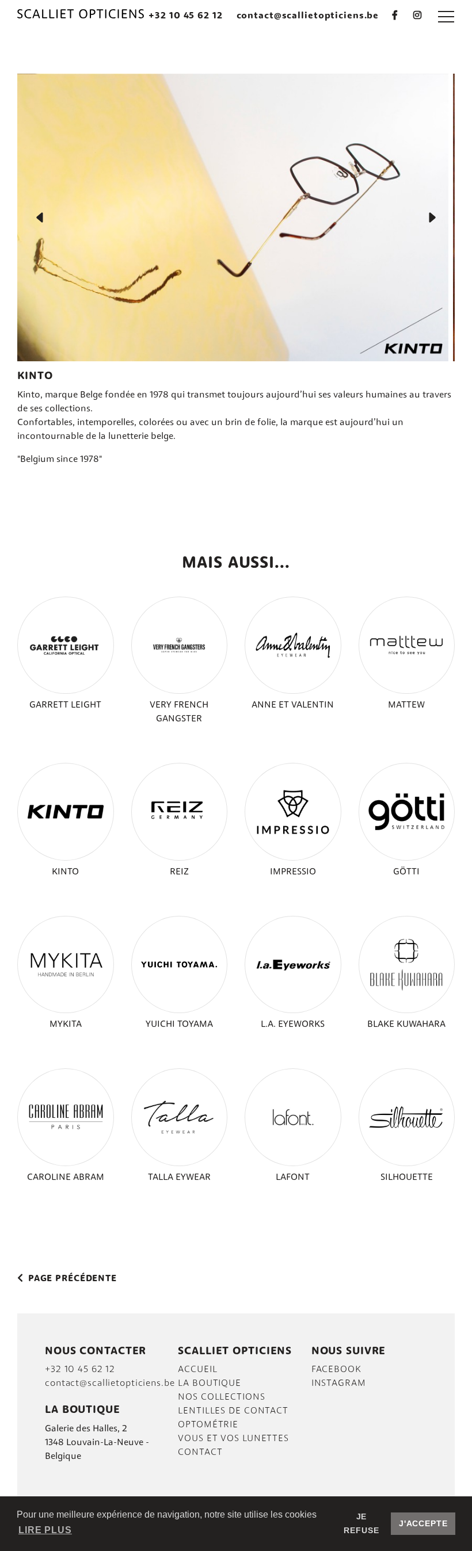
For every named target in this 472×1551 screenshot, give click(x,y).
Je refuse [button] (361, 1523)
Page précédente (71, 1278)
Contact (200, 1452)
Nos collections (221, 1397)
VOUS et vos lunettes (233, 1438)
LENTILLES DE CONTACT (233, 1411)
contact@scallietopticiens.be (308, 16)
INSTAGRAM (338, 1383)
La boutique (209, 1383)
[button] (446, 16)
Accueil (197, 1369)
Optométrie (208, 1425)
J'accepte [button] (423, 1523)
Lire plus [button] (45, 1530)
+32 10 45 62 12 (185, 16)
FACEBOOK (336, 1369)
